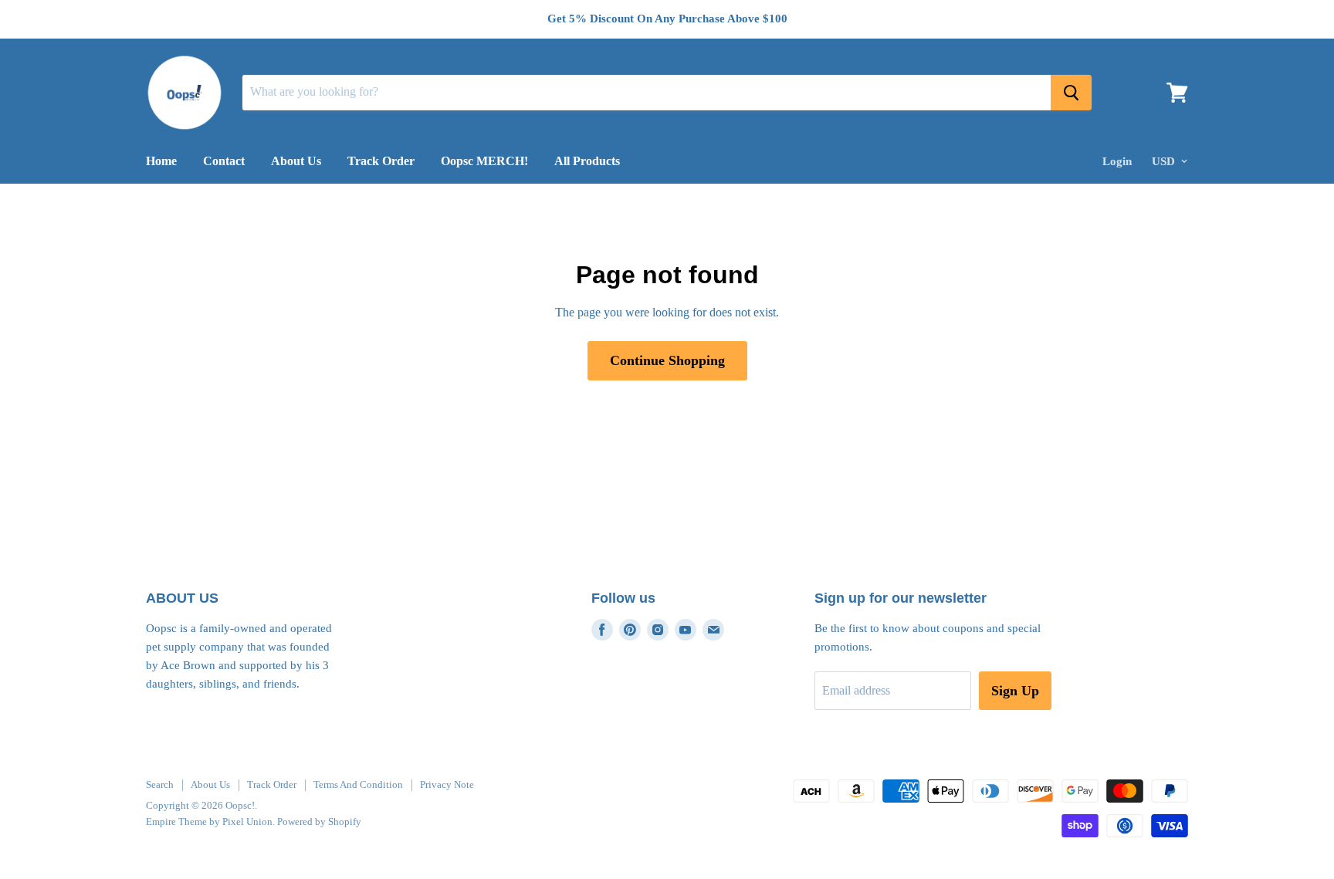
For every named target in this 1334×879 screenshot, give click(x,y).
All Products (587, 160)
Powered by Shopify (319, 821)
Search (160, 784)
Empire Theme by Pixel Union (209, 821)
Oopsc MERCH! (484, 160)
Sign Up (1015, 690)
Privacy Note (447, 784)
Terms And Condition (358, 784)
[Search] (1071, 92)
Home (161, 160)
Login (1117, 161)
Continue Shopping (667, 360)
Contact (224, 160)
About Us (296, 160)
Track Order (381, 160)
